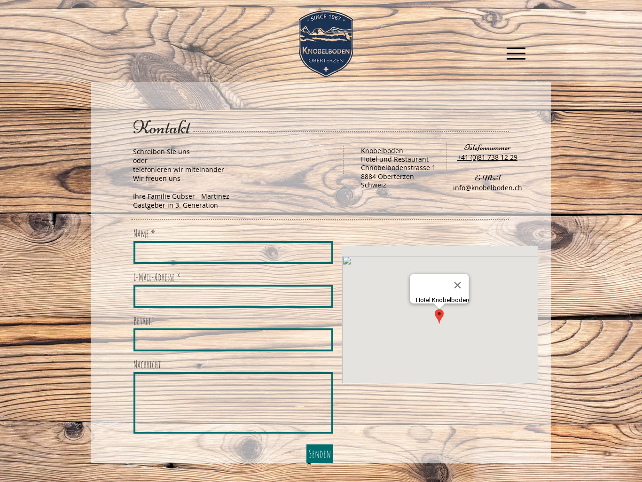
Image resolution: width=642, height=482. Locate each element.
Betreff (143, 321)
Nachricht (147, 364)
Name (141, 233)
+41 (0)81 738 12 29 (487, 157)
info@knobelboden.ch (487, 187)
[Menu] (516, 53)
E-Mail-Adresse (154, 277)
